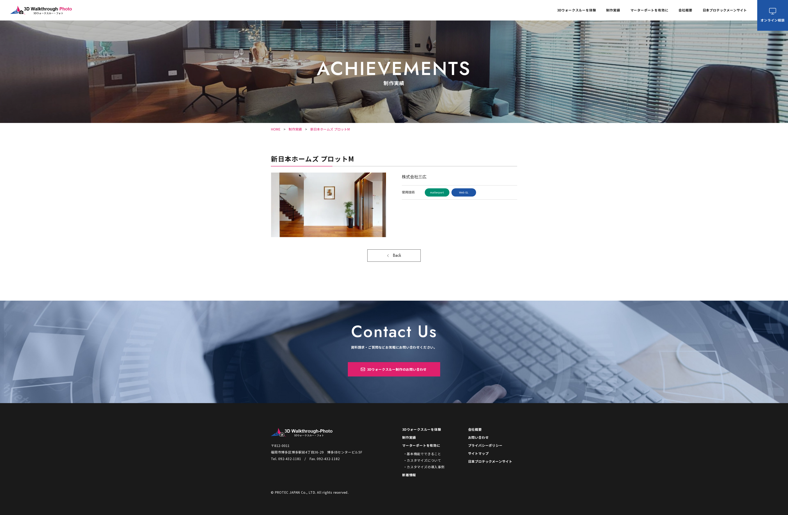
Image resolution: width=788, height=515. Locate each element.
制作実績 (613, 10)
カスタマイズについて (424, 460)
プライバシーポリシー (485, 445)
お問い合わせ (478, 437)
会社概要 (685, 10)
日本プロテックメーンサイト (725, 10)
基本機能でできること (424, 453)
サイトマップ (478, 453)
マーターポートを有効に (421, 445)
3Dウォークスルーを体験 (576, 10)
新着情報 (409, 474)
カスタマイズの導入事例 (426, 466)
